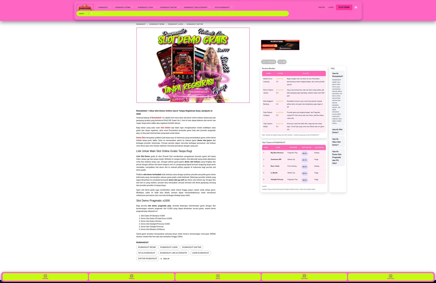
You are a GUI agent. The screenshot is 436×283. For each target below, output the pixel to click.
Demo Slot (140, 138)
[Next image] (245, 65)
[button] (193, 65)
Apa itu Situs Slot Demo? (336, 142)
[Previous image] (141, 65)
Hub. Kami (304, 278)
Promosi (131, 278)
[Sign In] (356, 7)
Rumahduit (156, 118)
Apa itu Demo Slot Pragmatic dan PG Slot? (336, 157)
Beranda (45, 278)
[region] (294, 164)
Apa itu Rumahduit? (337, 74)
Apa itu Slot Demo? (337, 131)
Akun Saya (390, 278)
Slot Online (166, 128)
